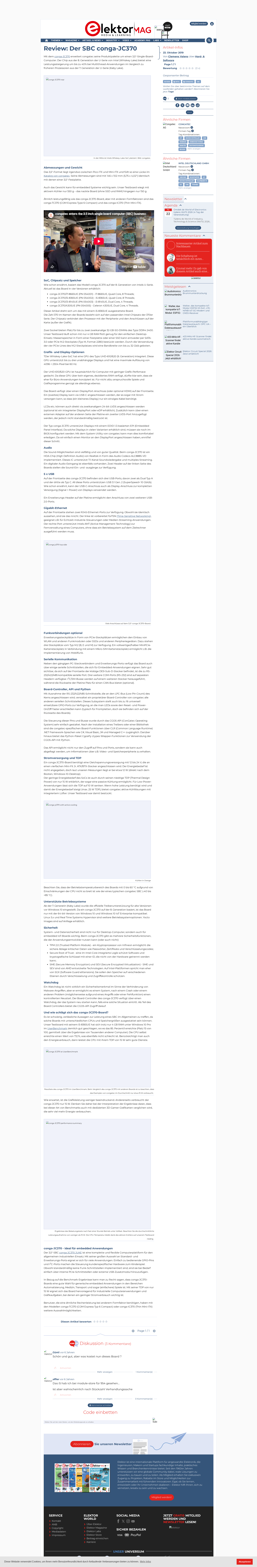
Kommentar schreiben (101, 1405)
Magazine (71, 40)
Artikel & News (91, 40)
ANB (54, 1524)
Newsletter (171, 40)
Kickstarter (194, 177)
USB (204, 138)
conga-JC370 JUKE (70, 1252)
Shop (185, 40)
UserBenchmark (57, 1028)
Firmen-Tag (184, 131)
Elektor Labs (94, 1531)
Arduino (183, 177)
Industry (111, 40)
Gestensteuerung (196, 145)
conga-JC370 (62, 56)
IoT (181, 138)
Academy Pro (142, 40)
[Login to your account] (212, 24)
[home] (46, 40)
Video (126, 40)
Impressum (59, 1535)
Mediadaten (59, 1531)
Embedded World (196, 142)
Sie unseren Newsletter (102, 1444)
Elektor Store (94, 1534)
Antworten (65, 1368)
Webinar (183, 142)
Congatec (189, 82)
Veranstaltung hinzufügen (188, 228)
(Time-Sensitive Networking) (134, 516)
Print (189, 112)
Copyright (57, 1528)
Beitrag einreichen (97, 1538)
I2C (181, 184)
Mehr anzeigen (194, 149)
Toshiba (195, 184)
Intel (177, 82)
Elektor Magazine (97, 1527)
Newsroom (184, 127)
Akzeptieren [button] (245, 1561)
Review (167, 82)
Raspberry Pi (202, 181)
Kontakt (56, 1520)
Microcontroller (193, 138)
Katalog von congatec (57, 175)
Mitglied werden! (198, 23)
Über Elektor (94, 1524)
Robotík (183, 145)
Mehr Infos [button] (145, 1561)
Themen (55, 40)
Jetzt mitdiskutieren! (186, 99)
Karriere (91, 1542)
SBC (198, 82)
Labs (156, 40)
